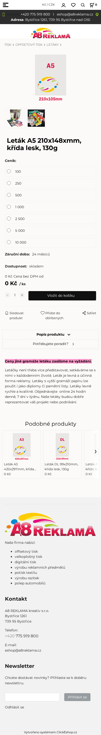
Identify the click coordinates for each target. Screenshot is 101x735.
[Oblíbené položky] (73, 5)
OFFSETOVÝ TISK (28, 45)
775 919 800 (27, 636)
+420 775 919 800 (35, 14)
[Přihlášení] (63, 4)
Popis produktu (50, 334)
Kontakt (13, 14)
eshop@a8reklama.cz (75, 14)
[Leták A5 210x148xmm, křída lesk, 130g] (50, 77)
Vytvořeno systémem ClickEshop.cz (50, 732)
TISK (7, 45)
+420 (10, 636)
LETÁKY (53, 45)
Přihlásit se (77, 697)
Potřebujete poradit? (50, 344)
